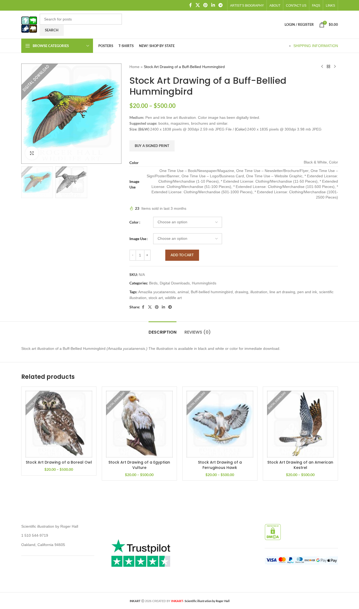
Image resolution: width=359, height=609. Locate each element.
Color (134, 222)
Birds (153, 283)
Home (134, 67)
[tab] (162, 329)
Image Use (137, 238)
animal (183, 292)
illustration (258, 292)
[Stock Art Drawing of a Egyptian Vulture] (139, 424)
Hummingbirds (204, 283)
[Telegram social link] (220, 5)
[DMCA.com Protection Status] (273, 532)
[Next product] (335, 67)
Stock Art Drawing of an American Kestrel (300, 465)
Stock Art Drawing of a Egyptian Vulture (139, 465)
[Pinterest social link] (205, 5)
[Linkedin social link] (213, 5)
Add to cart (182, 255)
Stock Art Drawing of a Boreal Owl (59, 462)
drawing (241, 292)
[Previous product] (322, 67)
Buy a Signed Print (152, 146)
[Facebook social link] (190, 5)
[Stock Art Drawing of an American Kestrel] (300, 424)
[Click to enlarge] (32, 153)
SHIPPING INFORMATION (315, 46)
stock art (156, 298)
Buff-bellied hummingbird (212, 292)
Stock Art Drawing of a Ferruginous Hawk (220, 465)
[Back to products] (328, 67)
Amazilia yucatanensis (156, 292)
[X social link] (197, 5)
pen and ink (307, 292)
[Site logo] (29, 24)
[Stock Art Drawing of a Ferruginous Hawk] (220, 424)
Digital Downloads (175, 283)
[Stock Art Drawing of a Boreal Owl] (59, 424)
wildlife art (173, 298)
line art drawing (282, 292)
